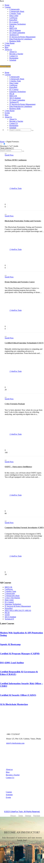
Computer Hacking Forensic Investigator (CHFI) (24, 528)
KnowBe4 (13, 20)
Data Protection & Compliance (20, 39)
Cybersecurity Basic (16, 11)
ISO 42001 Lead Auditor (12, 662)
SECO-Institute (15, 30)
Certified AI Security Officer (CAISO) (18, 695)
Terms (20, 816)
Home (7, 5)
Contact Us (13, 56)
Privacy (13, 816)
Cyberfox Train (15, 13)
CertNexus (13, 18)
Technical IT (14, 35)
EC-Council (13, 22)
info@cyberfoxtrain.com (15, 743)
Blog (6, 47)
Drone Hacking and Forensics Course (20, 282)
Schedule (12, 60)
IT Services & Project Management (22, 37)
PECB (11, 26)
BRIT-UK (13, 28)
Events (7, 45)
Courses (8, 7)
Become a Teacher (16, 54)
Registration (13, 58)
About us (9, 769)
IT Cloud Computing (17, 33)
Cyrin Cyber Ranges (12, 598)
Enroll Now (9, 155)
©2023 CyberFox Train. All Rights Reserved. (22, 811)
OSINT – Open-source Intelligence (18, 467)
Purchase (36, 816)
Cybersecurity (14, 9)
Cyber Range (10, 43)
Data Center (13, 16)
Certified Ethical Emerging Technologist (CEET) (24, 343)
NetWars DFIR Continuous (16, 160)
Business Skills (15, 41)
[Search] (32, 130)
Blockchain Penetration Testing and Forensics (23, 221)
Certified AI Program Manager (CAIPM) (20, 653)
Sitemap (28, 816)
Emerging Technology (17, 24)
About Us (8, 50)
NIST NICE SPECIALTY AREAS (18, 610)
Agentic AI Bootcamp (10, 644)
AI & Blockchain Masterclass (14, 704)
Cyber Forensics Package (15, 404)
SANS (7, 615)
